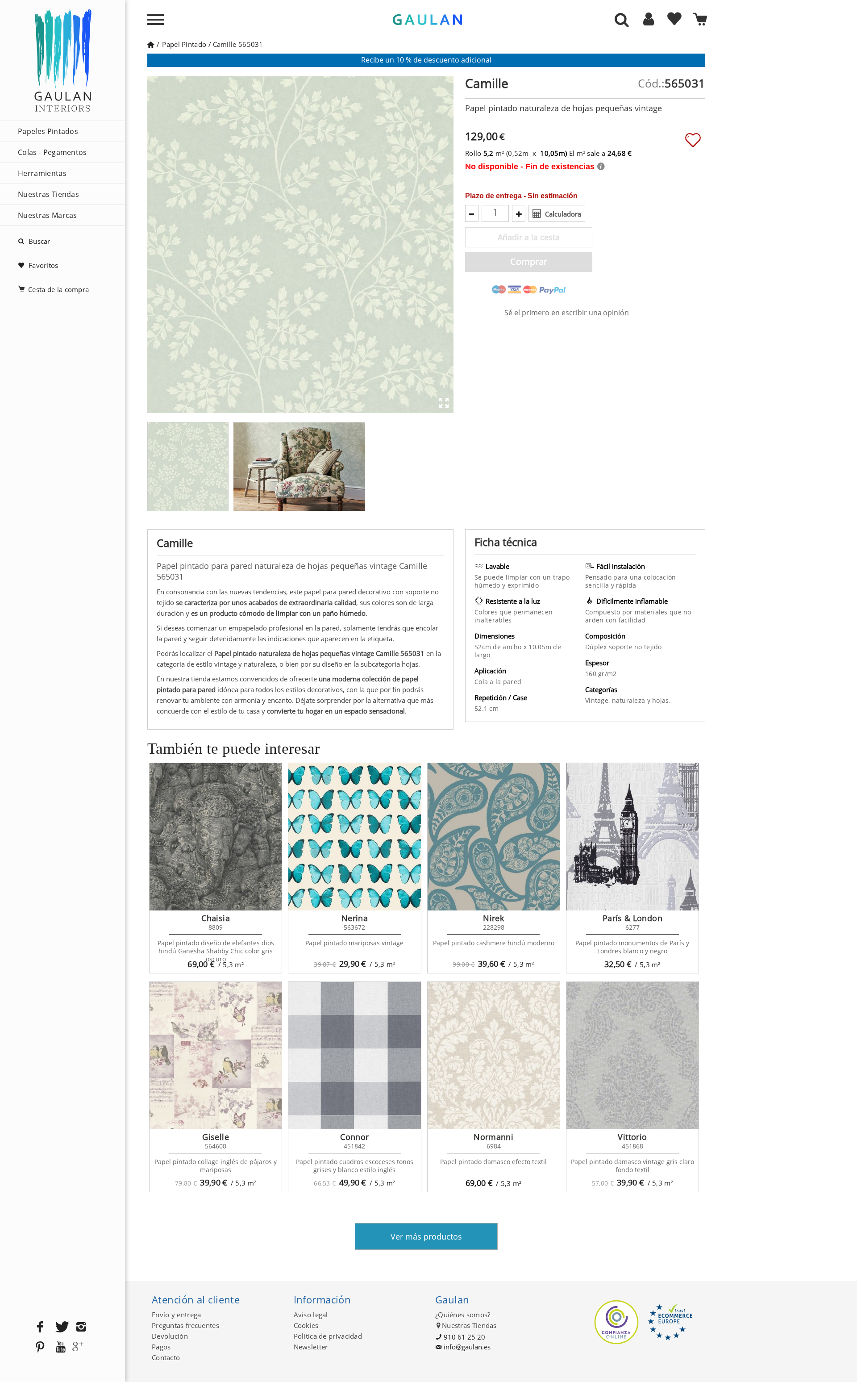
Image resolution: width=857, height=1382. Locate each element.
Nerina (354, 918)
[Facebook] (40, 1327)
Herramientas (42, 173)
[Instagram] (81, 1327)
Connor (354, 1136)
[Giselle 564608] (216, 1055)
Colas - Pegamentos (52, 152)
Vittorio (632, 1136)
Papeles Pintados (48, 131)
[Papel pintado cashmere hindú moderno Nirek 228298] (494, 836)
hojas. (661, 700)
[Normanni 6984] (494, 1055)
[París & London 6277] (632, 836)
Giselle (215, 1136)
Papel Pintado (184, 44)
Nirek (493, 918)
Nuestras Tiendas (48, 194)
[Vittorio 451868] (632, 1055)
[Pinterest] (40, 1347)
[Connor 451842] (354, 1055)
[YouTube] (61, 1347)
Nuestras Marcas (47, 215)
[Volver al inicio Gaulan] (150, 44)
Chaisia (215, 918)
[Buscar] (621, 20)
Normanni (493, 1136)
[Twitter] (61, 1327)
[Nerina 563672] (354, 836)
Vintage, (598, 700)
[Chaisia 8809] (216, 836)
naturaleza (629, 700)
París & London (632, 918)
